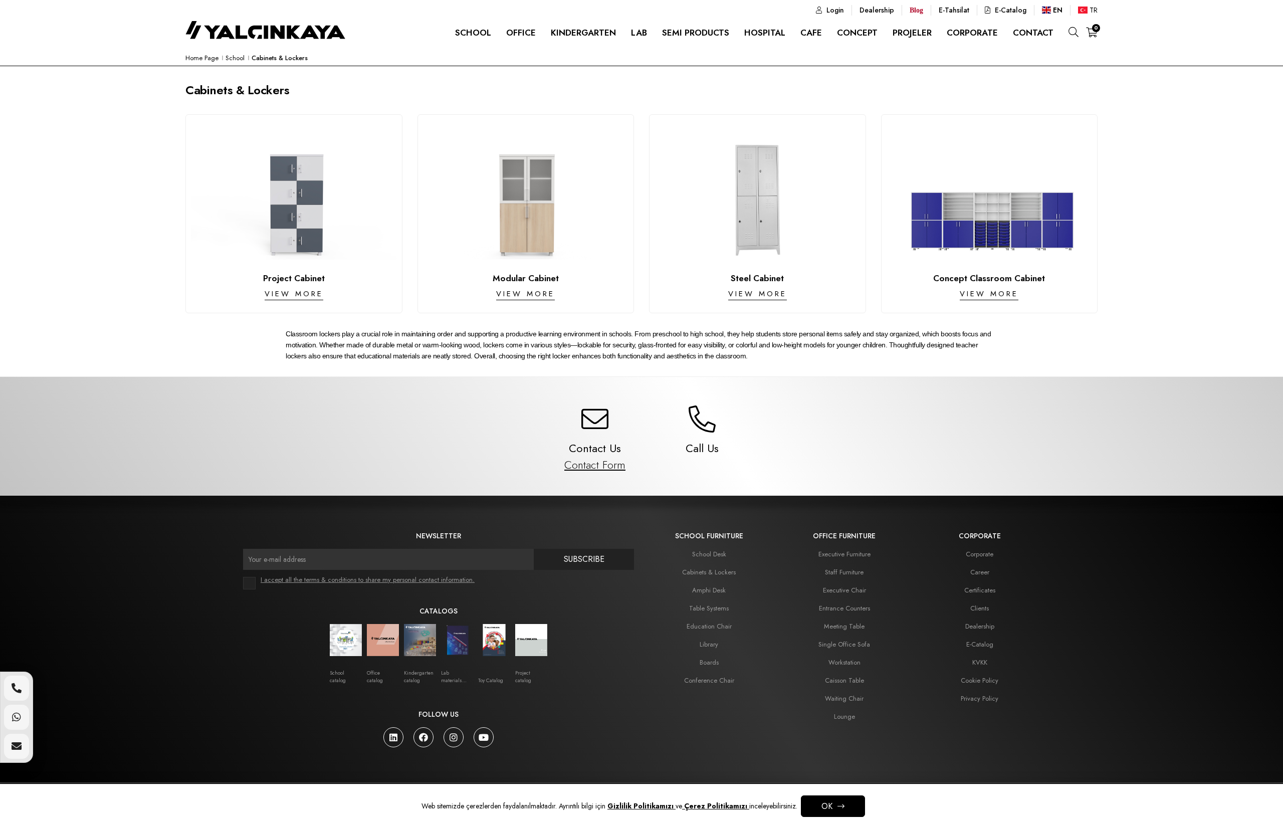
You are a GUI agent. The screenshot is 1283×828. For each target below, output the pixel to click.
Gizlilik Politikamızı (641, 806)
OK (826, 806)
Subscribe (584, 559)
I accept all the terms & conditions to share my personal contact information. (368, 579)
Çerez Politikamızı (715, 806)
